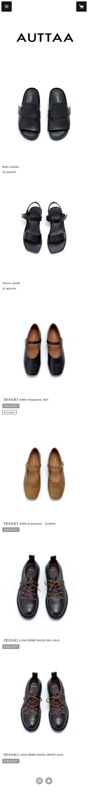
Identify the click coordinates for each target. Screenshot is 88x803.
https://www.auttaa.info (48, 780)
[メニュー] (6, 6)
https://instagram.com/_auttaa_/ (39, 780)
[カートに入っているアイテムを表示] (81, 6)
